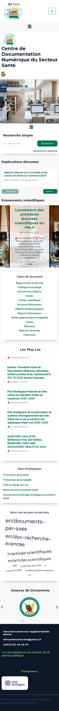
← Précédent (10, 191)
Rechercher (47, 143)
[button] (29, 26)
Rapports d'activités (29, 330)
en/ (15, 565)
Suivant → (50, 191)
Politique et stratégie (29, 287)
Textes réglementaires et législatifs (29, 317)
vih (29, 574)
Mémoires (29, 326)
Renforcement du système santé (20, 489)
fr (45, 565)
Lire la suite (41, 266)
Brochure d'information (29, 304)
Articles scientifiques (29, 300)
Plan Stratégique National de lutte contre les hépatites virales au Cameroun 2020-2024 (27, 395)
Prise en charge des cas (15, 484)
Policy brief (29, 335)
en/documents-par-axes (25, 524)
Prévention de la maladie (17, 479)
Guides (29, 296)
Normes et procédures (30, 291)
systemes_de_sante (31, 566)
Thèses (30, 322)
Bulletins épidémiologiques (29, 309)
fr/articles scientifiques (29, 552)
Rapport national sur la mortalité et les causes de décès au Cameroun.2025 (25, 174)
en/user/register (14, 570)
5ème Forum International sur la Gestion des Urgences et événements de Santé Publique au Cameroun (41, 221)
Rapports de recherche (29, 282)
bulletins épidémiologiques (39, 570)
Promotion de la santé (16, 474)
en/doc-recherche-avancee (28, 540)
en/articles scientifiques (29, 559)
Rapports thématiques (29, 313)
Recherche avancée (45, 151)
